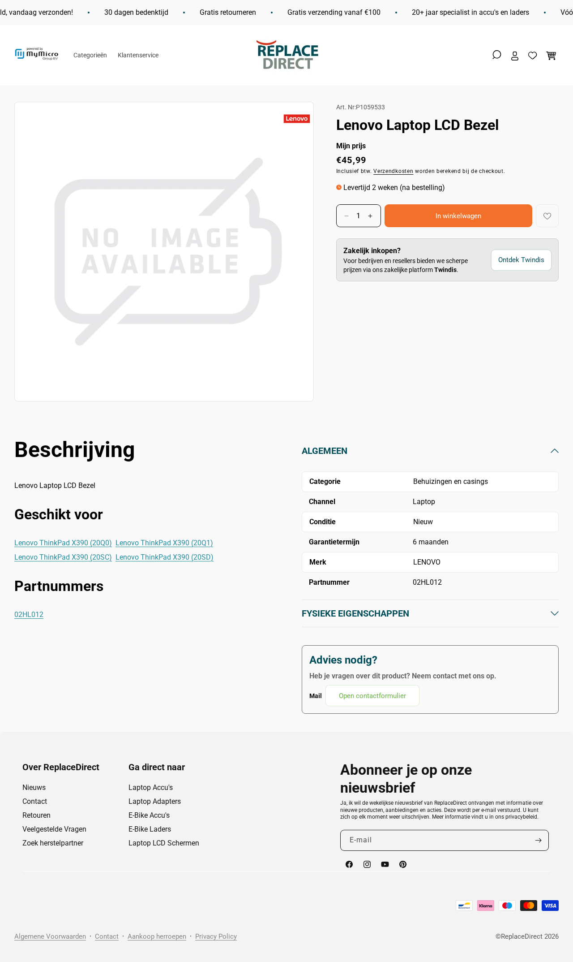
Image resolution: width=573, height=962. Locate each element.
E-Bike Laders (149, 829)
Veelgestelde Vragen (54, 829)
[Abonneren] (538, 840)
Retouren (36, 815)
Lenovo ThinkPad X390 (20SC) (63, 557)
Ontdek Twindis (521, 260)
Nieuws (34, 787)
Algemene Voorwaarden (50, 936)
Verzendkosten (393, 171)
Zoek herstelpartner (52, 843)
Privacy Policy (216, 936)
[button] (497, 55)
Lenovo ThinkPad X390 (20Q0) (63, 543)
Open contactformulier (372, 696)
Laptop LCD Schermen (163, 843)
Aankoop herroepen (157, 936)
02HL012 (28, 614)
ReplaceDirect (522, 936)
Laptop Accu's (150, 787)
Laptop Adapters (154, 801)
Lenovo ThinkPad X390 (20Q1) (164, 543)
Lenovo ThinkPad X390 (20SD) (164, 557)
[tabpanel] (430, 575)
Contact (34, 801)
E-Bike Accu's (149, 815)
